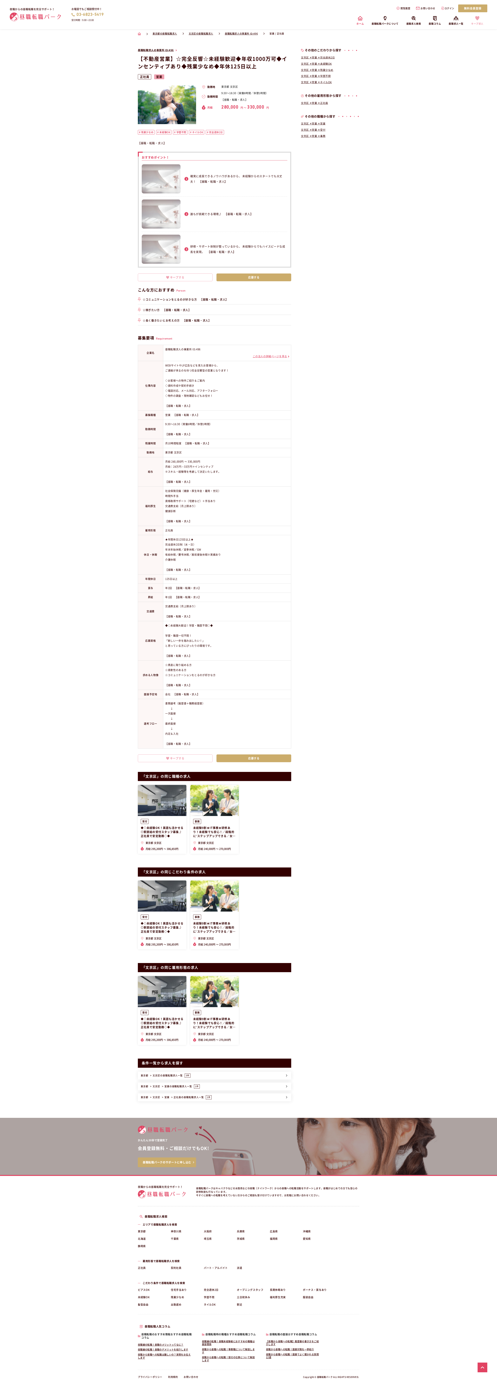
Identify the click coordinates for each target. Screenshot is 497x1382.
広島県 (274, 1231)
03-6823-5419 (90, 14)
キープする (177, 277)
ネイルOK (210, 1304)
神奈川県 (176, 1231)
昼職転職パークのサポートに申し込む (167, 1162)
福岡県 (274, 1238)
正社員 (142, 1268)
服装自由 (308, 1297)
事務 (197, 821)
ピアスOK (144, 1290)
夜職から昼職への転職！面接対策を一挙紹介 (290, 1349)
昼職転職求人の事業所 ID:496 (156, 50)
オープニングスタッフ (250, 1290)
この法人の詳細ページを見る (270, 356)
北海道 (142, 1238)
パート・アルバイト (216, 1268)
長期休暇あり (278, 1290)
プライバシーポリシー (150, 1377)
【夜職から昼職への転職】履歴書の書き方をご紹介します (292, 1343)
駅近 (239, 1304)
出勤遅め (176, 1304)
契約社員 (176, 1268)
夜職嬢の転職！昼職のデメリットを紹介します (163, 1349)
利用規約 (173, 1377)
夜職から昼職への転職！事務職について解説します (228, 1351)
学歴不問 (209, 1297)
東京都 (142, 1231)
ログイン (449, 8)
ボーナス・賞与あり (315, 1290)
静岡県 (142, 1246)
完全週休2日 (211, 1290)
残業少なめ (177, 1297)
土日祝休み (243, 1297)
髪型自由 (143, 1304)
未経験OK (144, 1297)
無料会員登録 (473, 8)
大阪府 (208, 1231)
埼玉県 (208, 1238)
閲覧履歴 (405, 8)
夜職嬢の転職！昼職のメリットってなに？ (160, 1345)
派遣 (239, 1268)
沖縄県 (307, 1231)
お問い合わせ (428, 8)
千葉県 (175, 1238)
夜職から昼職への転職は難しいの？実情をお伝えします (164, 1356)
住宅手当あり (179, 1290)
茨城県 (241, 1238)
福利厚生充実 (278, 1297)
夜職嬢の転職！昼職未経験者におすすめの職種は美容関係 (228, 1343)
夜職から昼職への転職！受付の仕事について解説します (228, 1359)
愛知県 (307, 1238)
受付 (144, 821)
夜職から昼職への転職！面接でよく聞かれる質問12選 (292, 1356)
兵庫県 (241, 1231)
